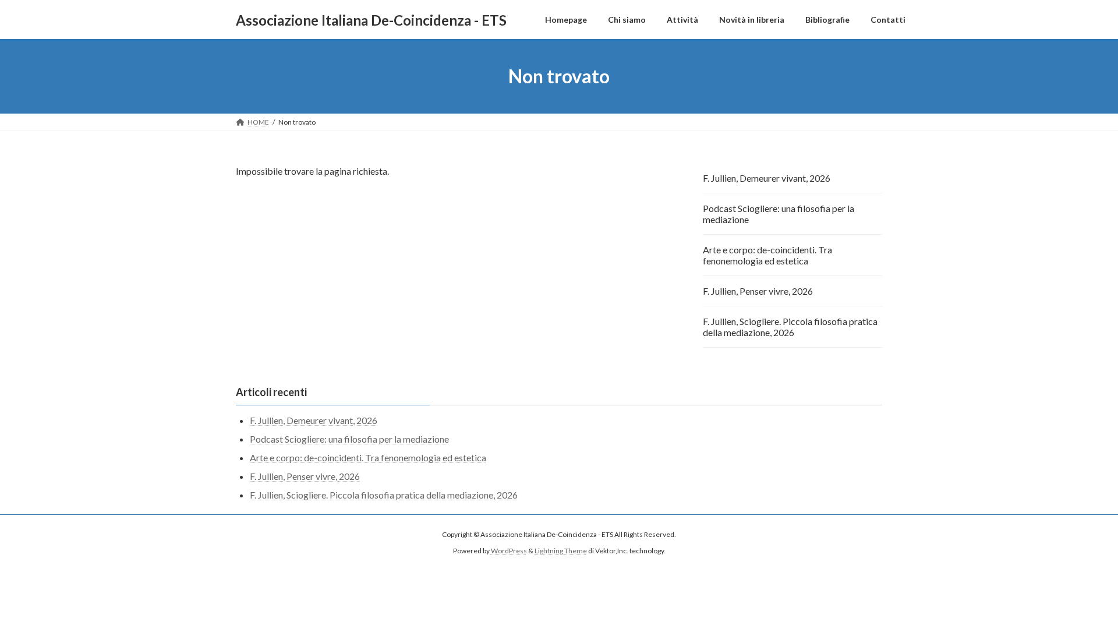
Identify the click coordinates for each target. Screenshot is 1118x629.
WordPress (509, 550)
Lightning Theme (561, 550)
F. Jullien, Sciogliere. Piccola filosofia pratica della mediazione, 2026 (790, 327)
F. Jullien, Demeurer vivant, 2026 (766, 177)
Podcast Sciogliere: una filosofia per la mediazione (778, 214)
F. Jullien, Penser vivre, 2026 (758, 290)
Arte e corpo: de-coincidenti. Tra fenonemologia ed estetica (767, 255)
